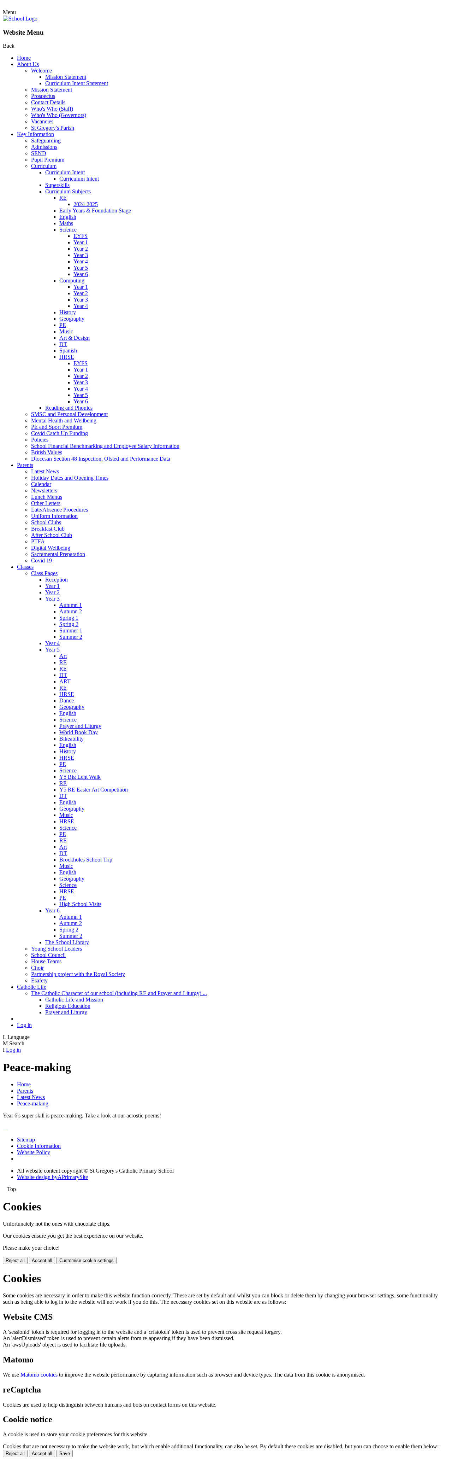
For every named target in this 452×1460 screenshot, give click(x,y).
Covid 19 (41, 560)
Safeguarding (46, 141)
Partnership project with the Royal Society (78, 974)
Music (66, 331)
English (67, 217)
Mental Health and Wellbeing (63, 420)
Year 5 (80, 268)
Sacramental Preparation (58, 554)
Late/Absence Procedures (59, 510)
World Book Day (78, 732)
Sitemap (26, 1140)
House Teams (46, 961)
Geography (71, 319)
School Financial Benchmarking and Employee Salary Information (105, 446)
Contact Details (48, 102)
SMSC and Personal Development (69, 414)
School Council (48, 955)
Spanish (68, 351)
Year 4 (80, 261)
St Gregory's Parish (52, 128)
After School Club (51, 535)
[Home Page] (20, 19)
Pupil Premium (47, 160)
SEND (38, 153)
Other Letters (45, 503)
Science (68, 230)
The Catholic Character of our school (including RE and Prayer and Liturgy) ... (119, 993)
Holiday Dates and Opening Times (69, 478)
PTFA (38, 541)
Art (63, 656)
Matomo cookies (39, 1375)
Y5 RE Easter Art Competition (93, 790)
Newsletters (44, 490)
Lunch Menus (46, 497)
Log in (24, 1025)
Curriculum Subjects (68, 191)
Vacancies (42, 121)
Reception (56, 580)
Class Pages (44, 573)
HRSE (66, 357)
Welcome (41, 71)
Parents (25, 465)
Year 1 (80, 242)
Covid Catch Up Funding (59, 433)
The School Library (67, 942)
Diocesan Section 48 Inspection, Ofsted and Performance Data (100, 459)
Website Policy (33, 1152)
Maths (66, 223)
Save (64, 1453)
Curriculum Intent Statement (76, 83)
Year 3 (80, 255)
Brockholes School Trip (85, 860)
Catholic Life (31, 987)
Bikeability (71, 739)
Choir (37, 968)
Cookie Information (39, 1146)
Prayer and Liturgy (80, 726)
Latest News (45, 471)
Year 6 (80, 274)
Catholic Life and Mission (74, 1000)
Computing (71, 281)
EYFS (80, 236)
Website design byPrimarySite (52, 1177)
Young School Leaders (56, 949)
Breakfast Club (48, 529)
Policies (39, 440)
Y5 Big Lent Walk (80, 777)
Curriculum (43, 166)
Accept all (42, 1260)
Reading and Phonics (69, 408)
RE (63, 198)
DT (63, 344)
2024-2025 (85, 204)
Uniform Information (54, 516)
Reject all (15, 1260)
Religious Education (67, 1006)
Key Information (35, 134)
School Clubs (46, 522)
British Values (46, 452)
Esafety (39, 980)
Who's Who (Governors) (58, 115)
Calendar (41, 484)
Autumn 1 (70, 605)
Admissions (44, 147)
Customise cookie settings (86, 1260)
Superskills (57, 185)
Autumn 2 (70, 611)
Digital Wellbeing (50, 548)
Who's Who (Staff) (52, 109)
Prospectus (43, 96)
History (67, 312)
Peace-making (32, 1103)
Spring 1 (68, 618)
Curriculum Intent (65, 172)
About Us (28, 64)
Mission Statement (65, 77)
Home (24, 58)
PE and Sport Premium (56, 427)
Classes (25, 567)
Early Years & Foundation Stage (95, 211)
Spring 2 (68, 624)
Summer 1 (70, 630)
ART (65, 681)
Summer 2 (70, 637)
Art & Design (74, 338)
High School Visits (80, 904)
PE (62, 325)
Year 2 (80, 249)
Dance (66, 700)
